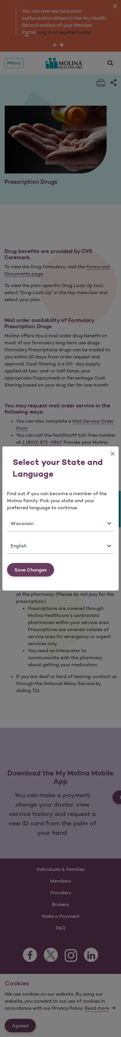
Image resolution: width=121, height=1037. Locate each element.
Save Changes (30, 570)
